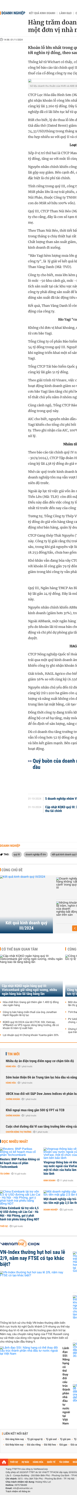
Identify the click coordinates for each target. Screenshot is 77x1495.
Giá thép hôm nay (14, 1444)
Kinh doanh (49, 1180)
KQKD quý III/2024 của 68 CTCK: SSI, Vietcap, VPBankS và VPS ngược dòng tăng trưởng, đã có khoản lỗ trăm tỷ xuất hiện (31, 1025)
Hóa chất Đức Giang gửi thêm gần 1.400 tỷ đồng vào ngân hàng (31, 1004)
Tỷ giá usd (51, 1439)
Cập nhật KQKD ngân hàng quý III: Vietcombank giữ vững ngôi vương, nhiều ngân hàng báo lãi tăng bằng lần (29, 990)
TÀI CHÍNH (64, 1462)
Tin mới (13, 1054)
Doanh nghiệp (13, 13)
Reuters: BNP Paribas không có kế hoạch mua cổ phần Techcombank (20, 1163)
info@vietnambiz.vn (23, 1488)
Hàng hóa (11, 1066)
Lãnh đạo (65, 13)
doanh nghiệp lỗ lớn (36, 854)
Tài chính (5, 1173)
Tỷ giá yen (65, 1439)
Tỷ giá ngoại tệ (35, 1439)
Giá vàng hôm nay (14, 1439)
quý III (17, 854)
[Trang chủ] (4, 1462)
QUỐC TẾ (51, 1462)
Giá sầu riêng (34, 1444)
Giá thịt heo (50, 1444)
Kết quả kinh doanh (42, 13)
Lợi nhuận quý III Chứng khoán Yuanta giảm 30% (31, 1035)
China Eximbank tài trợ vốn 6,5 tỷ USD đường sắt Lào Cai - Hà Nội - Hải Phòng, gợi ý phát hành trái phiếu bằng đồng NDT (19, 1213)
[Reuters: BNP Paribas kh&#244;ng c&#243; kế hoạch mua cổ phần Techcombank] (20, 1152)
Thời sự (4, 1226)
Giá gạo (63, 1444)
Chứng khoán (13, 1099)
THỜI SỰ (14, 1462)
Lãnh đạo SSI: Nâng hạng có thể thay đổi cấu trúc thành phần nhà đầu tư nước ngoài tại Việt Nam (66, 1385)
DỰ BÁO (25, 1462)
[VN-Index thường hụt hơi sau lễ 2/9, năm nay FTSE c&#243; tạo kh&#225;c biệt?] (35, 1294)
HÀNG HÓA (38, 1462)
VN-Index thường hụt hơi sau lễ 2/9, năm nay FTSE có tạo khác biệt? (32, 1258)
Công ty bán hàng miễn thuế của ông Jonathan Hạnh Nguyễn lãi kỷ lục (30, 1014)
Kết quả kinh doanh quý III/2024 (26, 925)
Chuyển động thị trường (18, 1132)
